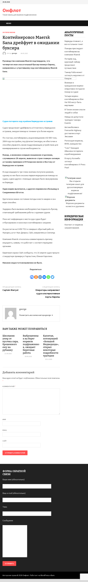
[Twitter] (52, 275)
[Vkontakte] (44, 275)
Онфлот (12, 10)
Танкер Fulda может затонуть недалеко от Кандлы (74, 75)
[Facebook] (32, 275)
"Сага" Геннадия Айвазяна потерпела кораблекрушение (74, 151)
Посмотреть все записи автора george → (36, 315)
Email (5, 430)
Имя (4, 419)
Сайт (5, 441)
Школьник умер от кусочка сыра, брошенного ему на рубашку (10, 342)
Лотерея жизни (9, 32)
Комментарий (9, 386)
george (14, 53)
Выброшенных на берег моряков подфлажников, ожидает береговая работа (31, 344)
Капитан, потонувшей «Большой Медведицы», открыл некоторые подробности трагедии (51, 345)
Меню (8, 23)
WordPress (45, 575)
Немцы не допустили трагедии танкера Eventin (74, 119)
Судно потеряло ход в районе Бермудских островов (27, 121)
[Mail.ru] (40, 275)
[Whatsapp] (48, 275)
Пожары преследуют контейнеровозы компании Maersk (74, 51)
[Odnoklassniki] (36, 275)
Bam (52, 575)
